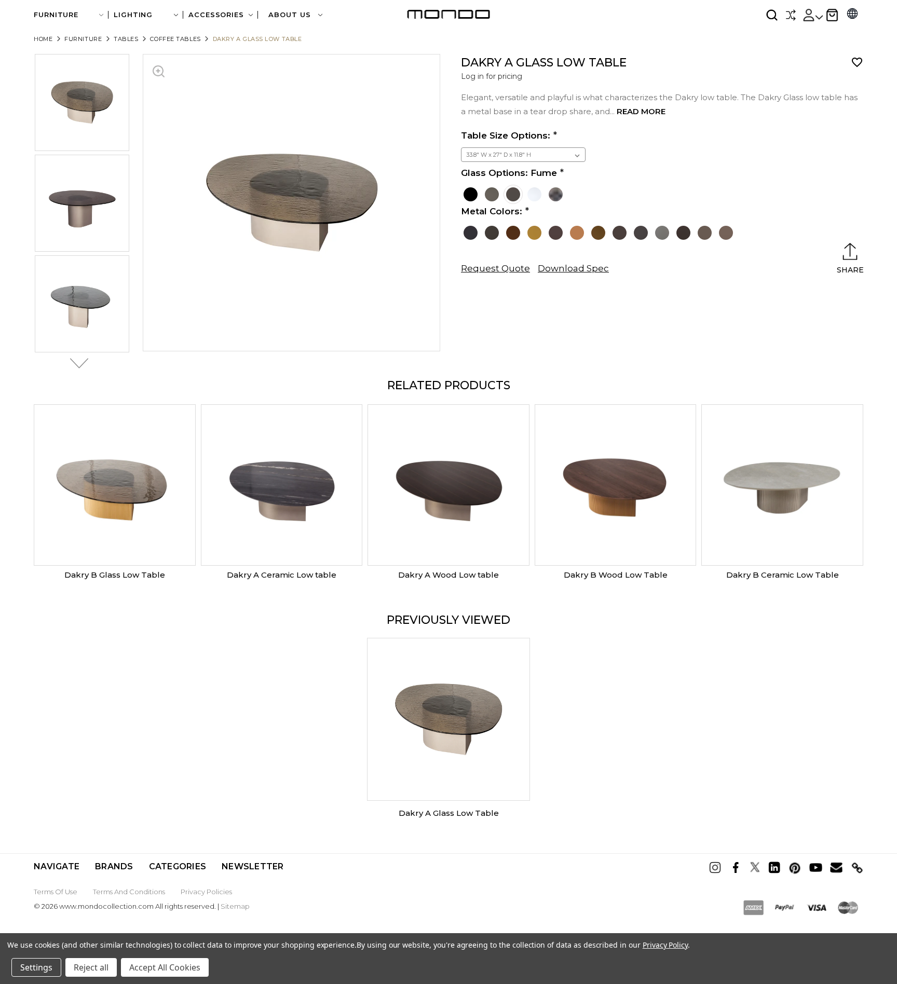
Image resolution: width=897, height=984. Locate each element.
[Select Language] (852, 14)
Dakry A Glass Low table (449, 813)
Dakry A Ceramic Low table (281, 575)
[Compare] (790, 15)
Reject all (91, 967)
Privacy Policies (206, 891)
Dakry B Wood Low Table (616, 575)
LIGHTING (133, 15)
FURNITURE (56, 15)
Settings (36, 967)
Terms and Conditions (129, 891)
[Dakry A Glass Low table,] (448, 719)
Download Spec (573, 268)
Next (76, 363)
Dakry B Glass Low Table (114, 575)
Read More (641, 111)
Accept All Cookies (164, 967)
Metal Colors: (491, 211)
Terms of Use (55, 891)
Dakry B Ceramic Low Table (782, 575)
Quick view (114, 485)
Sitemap (235, 906)
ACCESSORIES (216, 15)
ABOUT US (290, 15)
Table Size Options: (505, 135)
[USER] (812, 15)
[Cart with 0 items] (832, 15)
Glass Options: (509, 173)
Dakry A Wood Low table (448, 575)
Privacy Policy (665, 945)
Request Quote (495, 268)
